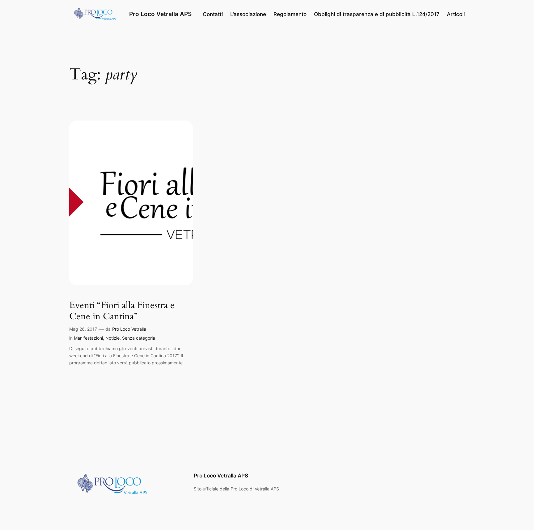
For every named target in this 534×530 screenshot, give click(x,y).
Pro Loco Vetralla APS (160, 14)
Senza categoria (138, 338)
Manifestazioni (88, 338)
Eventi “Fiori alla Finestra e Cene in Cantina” (122, 311)
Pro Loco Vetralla (129, 329)
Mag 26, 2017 (83, 329)
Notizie (112, 338)
